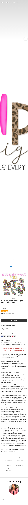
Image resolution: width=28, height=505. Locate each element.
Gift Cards (8, 470)
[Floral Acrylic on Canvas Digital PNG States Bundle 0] (14, 284)
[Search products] (26, 39)
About (8, 2)
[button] (6, 328)
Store (2, 305)
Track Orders (19, 460)
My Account (8, 460)
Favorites (8, 465)
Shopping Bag (19, 465)
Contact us (15, 2)
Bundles (8, 305)
